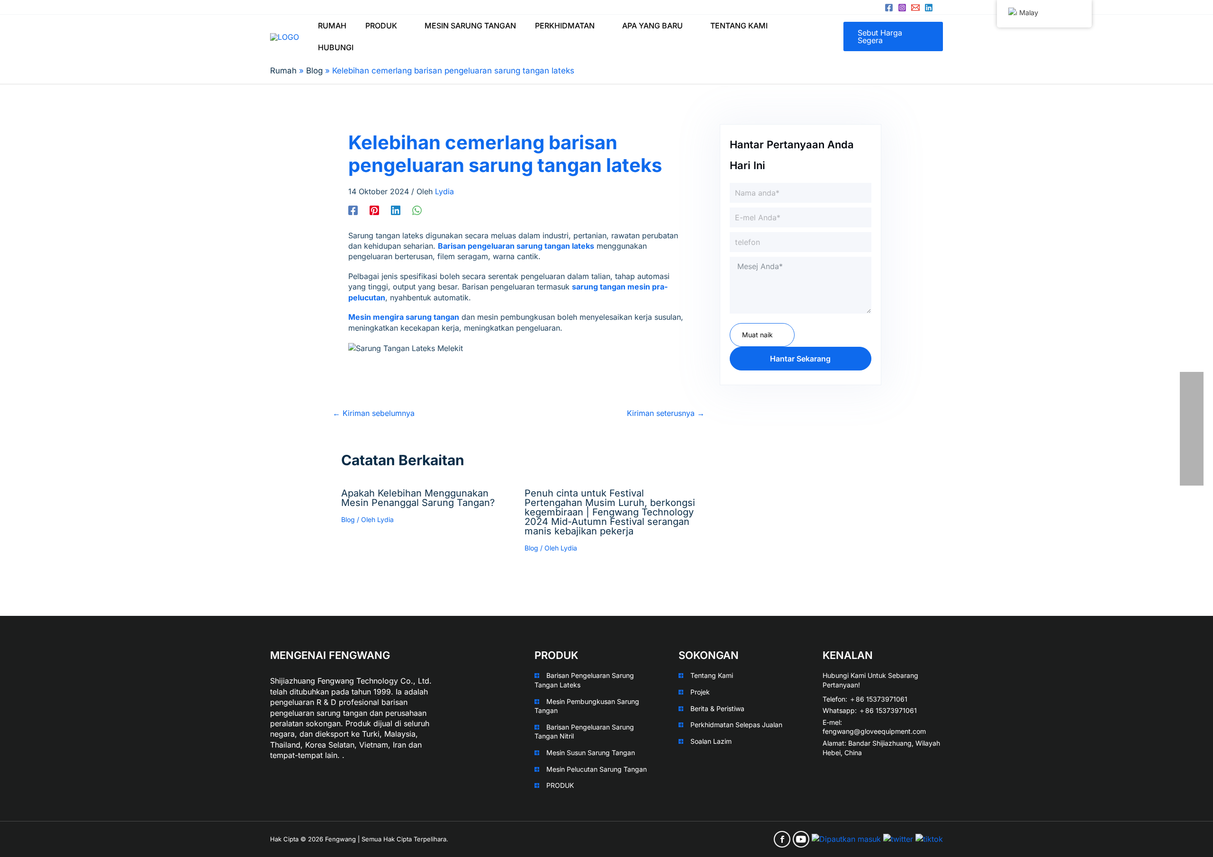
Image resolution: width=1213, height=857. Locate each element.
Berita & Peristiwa (717, 708)
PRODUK (560, 785)
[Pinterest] (374, 210)
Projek (700, 692)
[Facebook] (889, 7)
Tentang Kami (711, 675)
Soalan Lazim (711, 741)
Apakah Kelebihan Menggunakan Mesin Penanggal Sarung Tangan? (418, 497)
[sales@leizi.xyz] (915, 7)
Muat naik (757, 335)
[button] (401, 25)
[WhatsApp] (417, 210)
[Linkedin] (928, 7)
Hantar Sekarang (800, 358)
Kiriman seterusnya (666, 413)
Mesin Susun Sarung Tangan (590, 753)
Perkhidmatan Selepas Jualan (736, 725)
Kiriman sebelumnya (374, 413)
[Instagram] (902, 7)
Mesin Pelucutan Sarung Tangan (596, 769)
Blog (348, 519)
